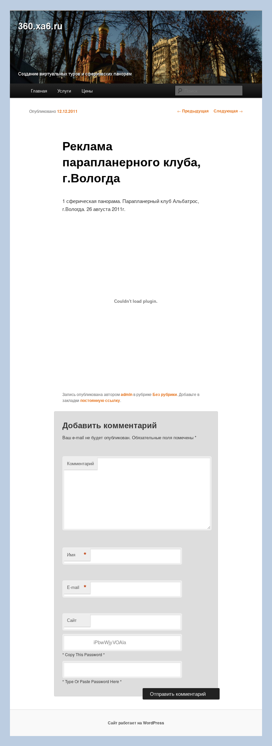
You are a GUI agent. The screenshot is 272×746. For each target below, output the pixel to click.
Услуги (64, 91)
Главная (39, 91)
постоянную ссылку (100, 400)
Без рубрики (165, 394)
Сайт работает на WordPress (136, 723)
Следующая (228, 111)
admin (126, 394)
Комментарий (80, 463)
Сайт (72, 620)
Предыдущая (193, 111)
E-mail (77, 587)
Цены (87, 91)
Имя (77, 554)
